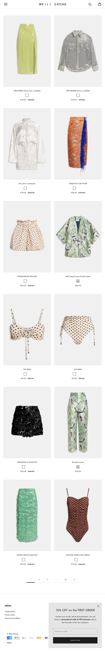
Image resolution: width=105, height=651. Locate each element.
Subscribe (75, 640)
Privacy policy (10, 614)
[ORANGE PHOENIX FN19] (74, 188)
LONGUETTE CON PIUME (78, 183)
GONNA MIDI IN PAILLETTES (27, 555)
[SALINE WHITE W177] (29, 188)
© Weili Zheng (12, 634)
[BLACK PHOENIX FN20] (78, 188)
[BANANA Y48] (31, 467)
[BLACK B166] (25, 374)
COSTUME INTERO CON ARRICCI (78, 555)
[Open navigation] (5, 4)
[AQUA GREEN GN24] (27, 467)
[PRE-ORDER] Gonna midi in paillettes (27, 91)
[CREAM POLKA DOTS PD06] (29, 374)
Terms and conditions (12, 618)
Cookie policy (10, 611)
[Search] (90, 4)
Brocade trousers (78, 462)
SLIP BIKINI (78, 369)
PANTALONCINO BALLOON (27, 276)
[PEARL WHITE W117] (81, 188)
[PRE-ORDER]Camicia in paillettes (78, 91)
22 (65, 579)
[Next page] (74, 580)
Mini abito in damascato (27, 183)
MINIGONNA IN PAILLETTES (27, 462)
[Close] (98, 606)
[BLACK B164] (23, 467)
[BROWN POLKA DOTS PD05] (78, 374)
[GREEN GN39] (27, 95)
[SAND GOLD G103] (25, 188)
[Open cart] (99, 4)
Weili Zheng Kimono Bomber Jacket (77, 276)
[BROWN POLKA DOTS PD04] (29, 281)
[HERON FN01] (78, 281)
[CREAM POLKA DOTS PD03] (25, 281)
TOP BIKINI (27, 369)
